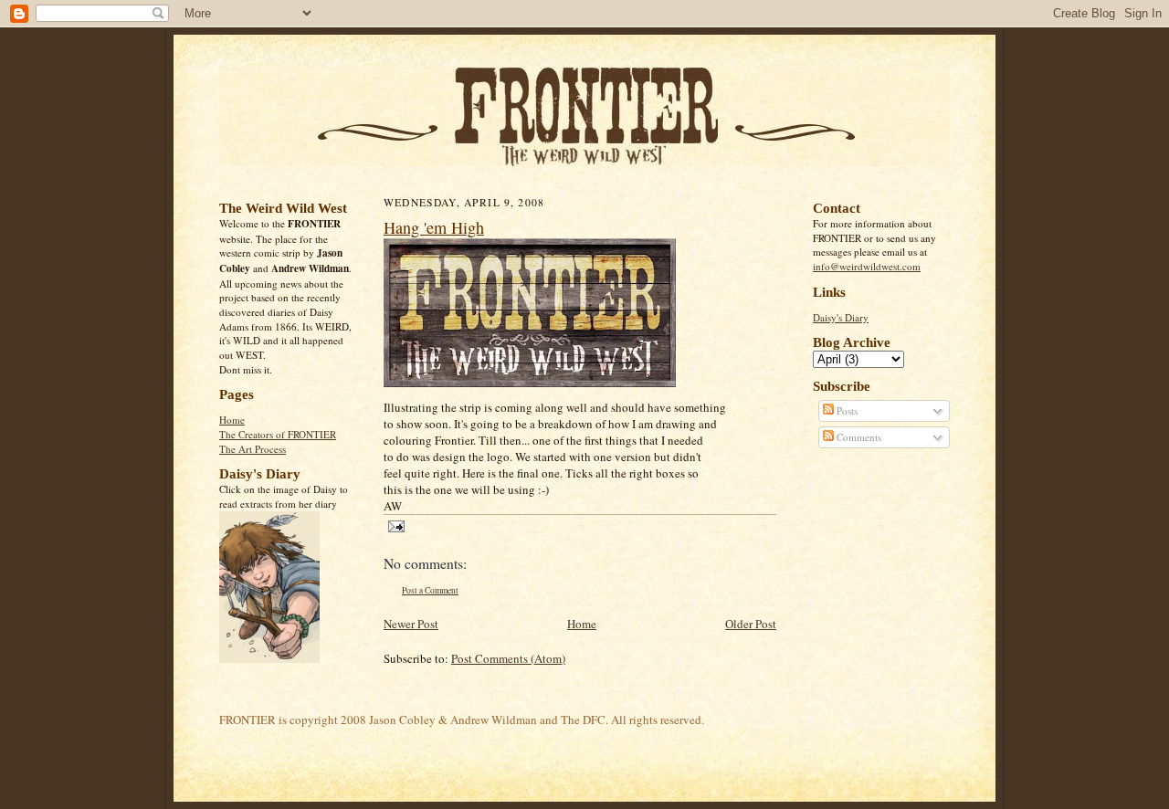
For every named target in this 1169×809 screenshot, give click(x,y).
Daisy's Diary (841, 317)
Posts (846, 410)
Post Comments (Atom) (508, 658)
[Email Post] (394, 525)
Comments (857, 437)
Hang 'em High (434, 227)
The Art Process (252, 449)
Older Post (750, 623)
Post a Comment (430, 590)
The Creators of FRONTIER (277, 434)
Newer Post (411, 623)
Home (232, 419)
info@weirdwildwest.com (867, 266)
